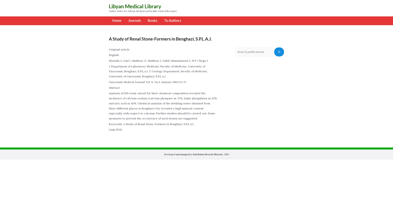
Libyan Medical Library (135, 6)
